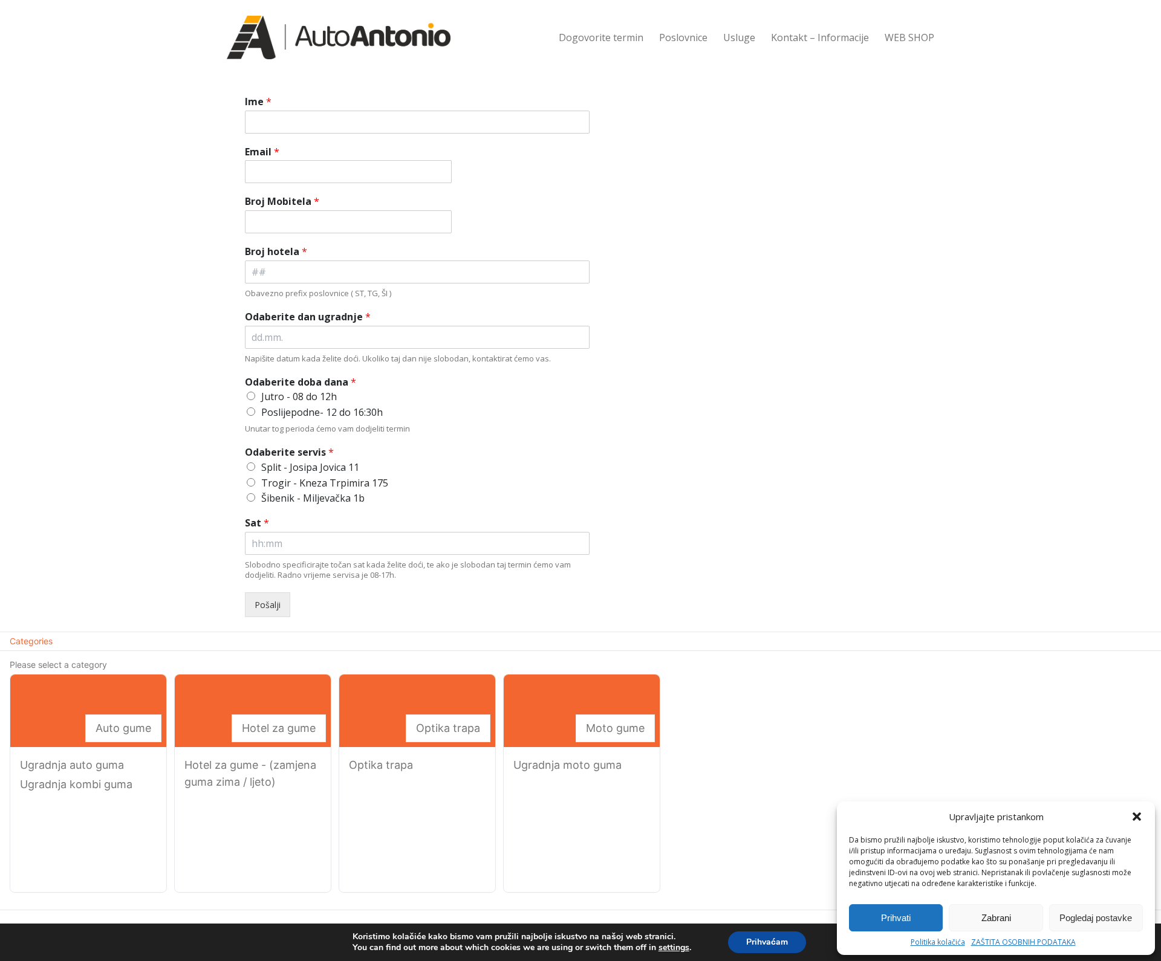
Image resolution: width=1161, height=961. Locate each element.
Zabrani (996, 918)
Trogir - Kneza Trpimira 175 (324, 483)
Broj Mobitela (282, 201)
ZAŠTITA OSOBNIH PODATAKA (1023, 942)
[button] (1137, 817)
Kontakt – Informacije (820, 37)
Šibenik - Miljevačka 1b (313, 498)
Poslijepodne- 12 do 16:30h (322, 412)
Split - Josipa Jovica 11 (310, 467)
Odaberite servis (289, 452)
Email (262, 152)
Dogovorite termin (601, 37)
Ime (258, 101)
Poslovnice (683, 37)
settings (674, 947)
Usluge (739, 37)
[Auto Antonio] (338, 37)
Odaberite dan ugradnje (308, 317)
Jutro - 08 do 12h (299, 396)
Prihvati (896, 918)
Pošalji (268, 604)
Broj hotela (276, 251)
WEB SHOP (909, 37)
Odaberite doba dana (300, 382)
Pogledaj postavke (1095, 918)
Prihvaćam (767, 942)
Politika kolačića (938, 942)
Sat (257, 523)
